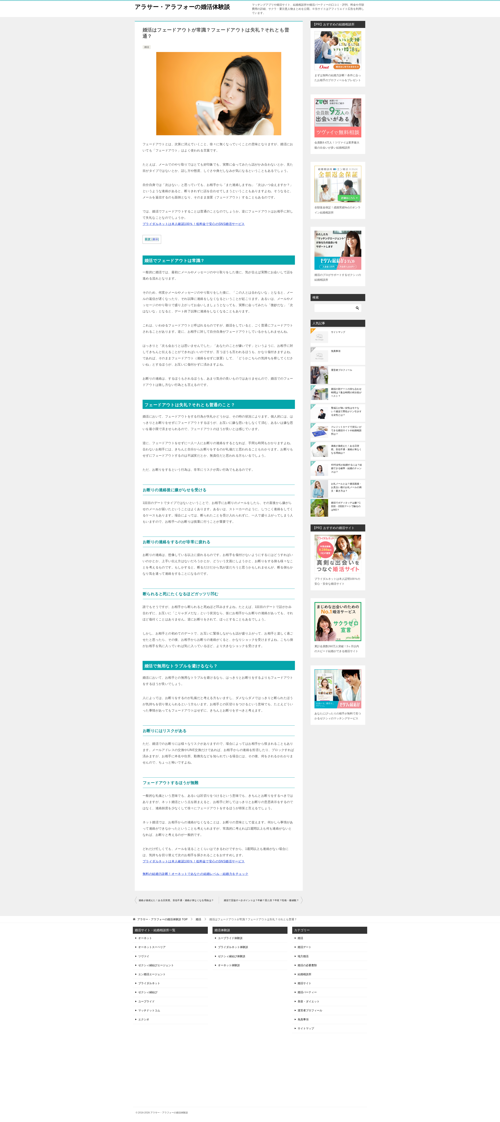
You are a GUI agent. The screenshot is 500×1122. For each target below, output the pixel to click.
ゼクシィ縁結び (147, 992)
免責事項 (335, 351)
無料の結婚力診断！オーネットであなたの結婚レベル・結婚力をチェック (195, 874)
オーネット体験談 (229, 965)
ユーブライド (146, 1001)
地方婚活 (303, 956)
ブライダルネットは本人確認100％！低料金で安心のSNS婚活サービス (194, 224)
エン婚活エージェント (152, 974)
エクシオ (143, 1019)
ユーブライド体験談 (230, 938)
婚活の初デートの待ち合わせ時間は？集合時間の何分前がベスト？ (346, 392)
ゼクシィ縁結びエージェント (156, 965)
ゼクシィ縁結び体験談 (231, 956)
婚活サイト (304, 983)
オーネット (145, 938)
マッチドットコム (149, 1010)
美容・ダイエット (309, 1001)
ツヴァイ (143, 956)
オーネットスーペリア (152, 947)
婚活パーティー (307, 992)
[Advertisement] (329, 1070)
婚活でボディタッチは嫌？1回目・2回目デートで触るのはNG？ (346, 506)
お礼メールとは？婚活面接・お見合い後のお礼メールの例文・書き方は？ (346, 487)
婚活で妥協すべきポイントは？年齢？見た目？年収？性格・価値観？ (261, 900)
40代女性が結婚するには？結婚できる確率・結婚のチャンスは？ (346, 468)
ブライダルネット (149, 983)
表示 (155, 239)
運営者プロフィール (341, 370)
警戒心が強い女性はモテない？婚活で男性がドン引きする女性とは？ (346, 411)
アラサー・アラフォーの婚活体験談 (182, 7)
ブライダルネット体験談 (233, 947)
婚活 (146, 47)
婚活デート (304, 947)
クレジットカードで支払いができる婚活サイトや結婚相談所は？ (346, 430)
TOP (162, 919)
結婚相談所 (304, 974)
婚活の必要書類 (307, 965)
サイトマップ (338, 332)
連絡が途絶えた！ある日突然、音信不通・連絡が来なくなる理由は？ (176, 900)
